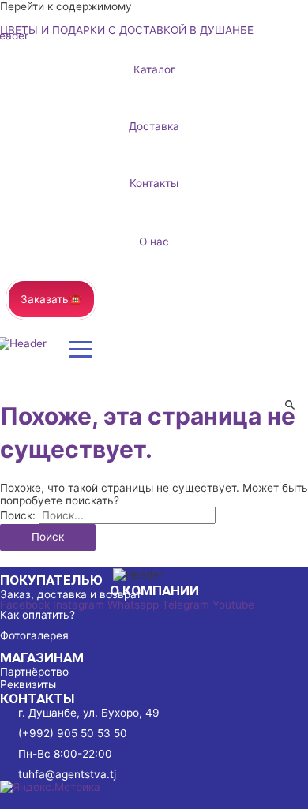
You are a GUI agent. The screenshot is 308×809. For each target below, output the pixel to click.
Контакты (154, 183)
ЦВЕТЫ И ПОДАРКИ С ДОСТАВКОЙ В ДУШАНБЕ (127, 30)
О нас (154, 241)
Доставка (154, 126)
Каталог (154, 69)
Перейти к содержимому (66, 6)
